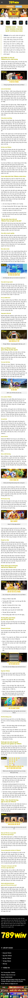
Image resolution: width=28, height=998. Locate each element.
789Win (13, 972)
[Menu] (2, 2)
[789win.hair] (14, 2)
